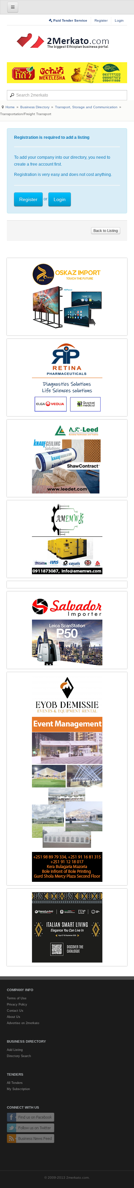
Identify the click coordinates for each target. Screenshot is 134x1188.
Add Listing (15, 1050)
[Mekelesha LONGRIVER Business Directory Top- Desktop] (67, 72)
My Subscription (18, 1089)
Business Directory (34, 107)
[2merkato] (67, 41)
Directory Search (19, 1056)
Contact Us (15, 1010)
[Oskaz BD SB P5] (67, 297)
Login (119, 20)
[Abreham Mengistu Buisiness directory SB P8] (67, 539)
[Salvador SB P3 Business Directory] (67, 630)
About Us (13, 1017)
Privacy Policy (17, 1004)
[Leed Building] (67, 458)
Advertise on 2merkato (23, 1023)
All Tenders (15, 1083)
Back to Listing (105, 231)
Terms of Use (16, 998)
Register (101, 20)
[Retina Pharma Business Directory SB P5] (67, 377)
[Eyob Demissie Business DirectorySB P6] (67, 779)
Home (10, 107)
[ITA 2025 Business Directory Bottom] (67, 927)
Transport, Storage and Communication (86, 107)
